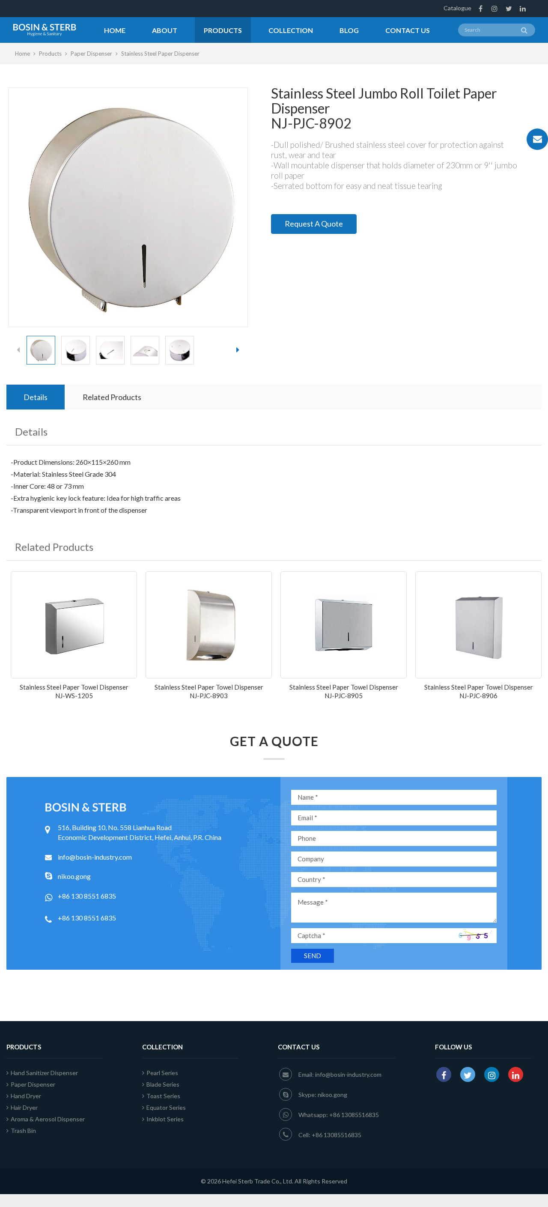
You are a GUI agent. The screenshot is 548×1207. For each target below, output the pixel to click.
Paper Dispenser (91, 53)
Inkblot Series (165, 1119)
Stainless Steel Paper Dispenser (160, 53)
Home (114, 30)
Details (36, 397)
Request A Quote (314, 223)
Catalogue (457, 8)
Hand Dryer (26, 1095)
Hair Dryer (24, 1107)
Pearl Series (162, 1072)
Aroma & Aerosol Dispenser (48, 1119)
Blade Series (162, 1084)
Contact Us (407, 30)
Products (223, 30)
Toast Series (163, 1095)
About (164, 30)
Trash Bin (23, 1130)
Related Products (112, 397)
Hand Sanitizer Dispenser (44, 1072)
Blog (349, 30)
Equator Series (166, 1107)
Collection (290, 30)
